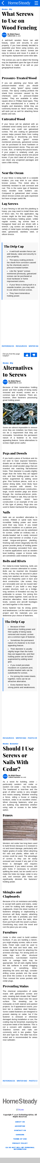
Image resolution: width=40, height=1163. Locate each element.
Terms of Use (20, 1139)
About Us (20, 1122)
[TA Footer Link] (20, 1109)
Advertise (20, 1126)
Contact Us (20, 1130)
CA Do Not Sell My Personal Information (20, 1148)
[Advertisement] (20, 323)
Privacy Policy (20, 1143)
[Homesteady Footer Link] (20, 1101)
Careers (20, 1135)
